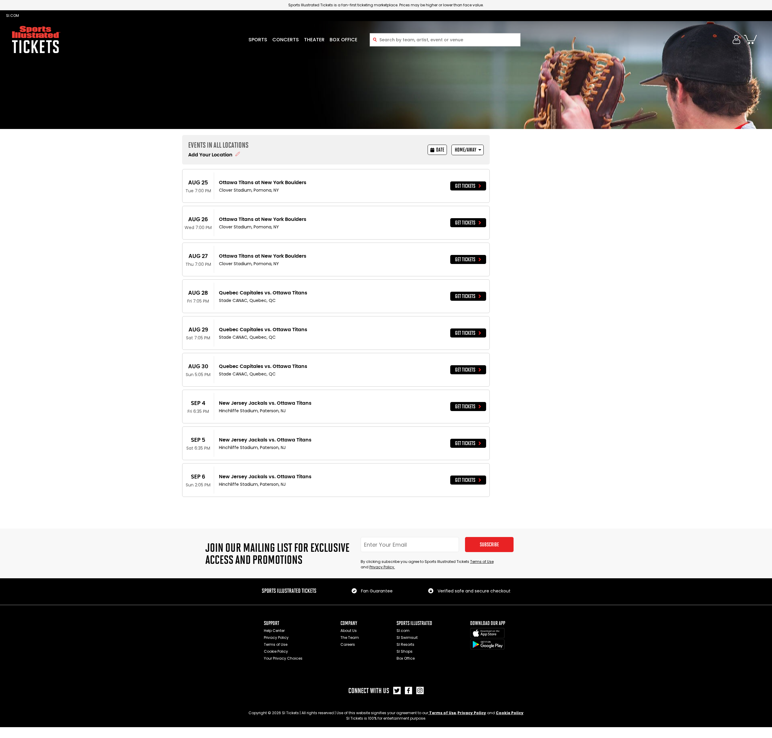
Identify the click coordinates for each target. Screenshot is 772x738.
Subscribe (489, 545)
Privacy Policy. (382, 567)
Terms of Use (482, 561)
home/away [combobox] (465, 150)
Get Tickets (465, 186)
